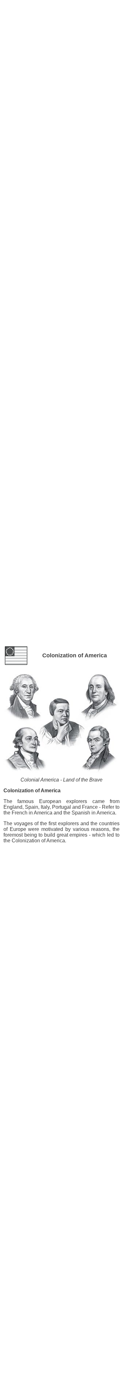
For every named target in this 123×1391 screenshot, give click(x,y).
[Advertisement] (61, 19)
